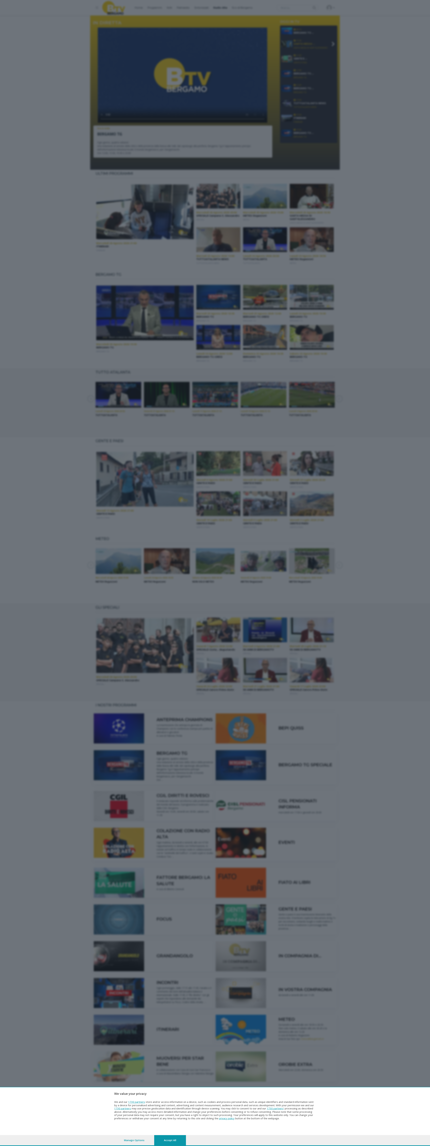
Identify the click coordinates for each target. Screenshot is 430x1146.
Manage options (134, 1140)
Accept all (170, 1140)
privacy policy (226, 1118)
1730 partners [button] (136, 1102)
